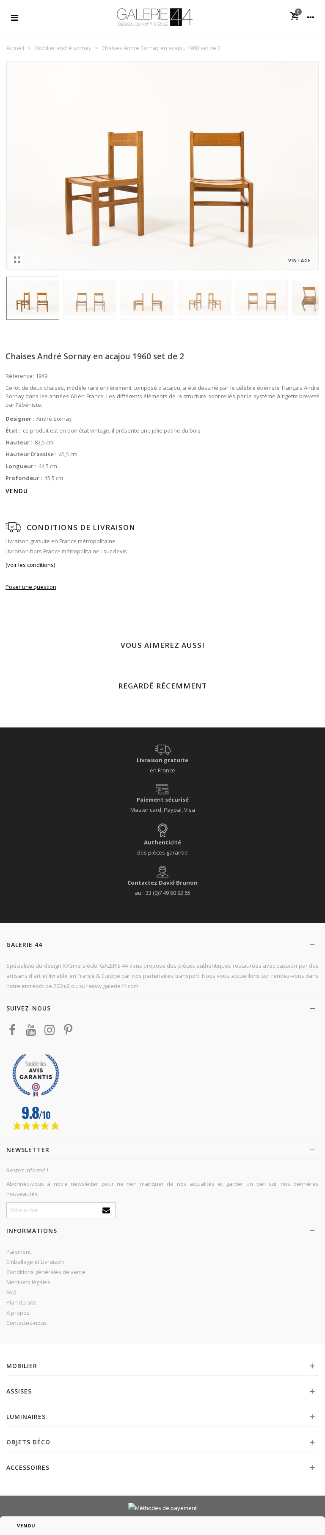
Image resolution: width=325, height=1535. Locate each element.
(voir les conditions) (30, 565)
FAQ (11, 1292)
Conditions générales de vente (45, 1272)
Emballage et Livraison (35, 1262)
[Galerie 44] (154, 16)
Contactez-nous (26, 1323)
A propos (18, 1312)
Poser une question (31, 587)
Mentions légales (28, 1282)
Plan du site (21, 1302)
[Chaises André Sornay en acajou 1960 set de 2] (17, 259)
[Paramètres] (311, 17)
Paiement (18, 1251)
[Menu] (14, 17)
